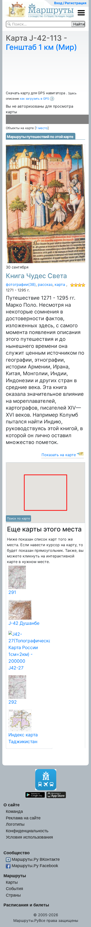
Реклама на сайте (23, 817)
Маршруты (15, 875)
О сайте (12, 804)
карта (60, 284)
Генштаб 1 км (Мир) (41, 47)
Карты (12, 882)
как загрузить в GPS (35, 98)
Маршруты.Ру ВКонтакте (36, 859)
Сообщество (17, 852)
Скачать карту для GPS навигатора (36, 93)
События (14, 888)
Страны (13, 895)
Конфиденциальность (27, 830)
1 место (42, 128)
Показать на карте (59, 454)
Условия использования (29, 837)
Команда (14, 811)
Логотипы (15, 824)
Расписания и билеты (26, 904)
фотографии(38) (21, 284)
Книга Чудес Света (36, 276)
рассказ (45, 284)
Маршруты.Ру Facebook (35, 865)
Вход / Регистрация (70, 3)
